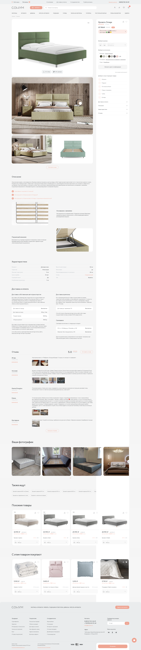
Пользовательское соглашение (44, 647)
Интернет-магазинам (52, 626)
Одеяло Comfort (18, 587)
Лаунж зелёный (109, 53)
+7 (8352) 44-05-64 (90, 623)
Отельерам (50, 624)
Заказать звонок (113, 2)
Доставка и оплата (62, 2)
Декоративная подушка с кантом (81, 587)
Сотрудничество (75, 2)
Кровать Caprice (18, 537)
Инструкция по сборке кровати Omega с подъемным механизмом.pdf (33, 198)
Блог (13, 631)
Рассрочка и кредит (34, 621)
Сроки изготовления (17, 629)
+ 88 (120, 56)
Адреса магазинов (122, 607)
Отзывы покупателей (17, 634)
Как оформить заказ (34, 629)
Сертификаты (15, 621)
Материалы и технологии (18, 626)
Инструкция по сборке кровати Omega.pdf (26, 195)
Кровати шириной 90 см (38, 491)
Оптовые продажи (51, 629)
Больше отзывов (52, 430)
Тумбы (65, 13)
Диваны (32, 13)
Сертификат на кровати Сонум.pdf (24, 191)
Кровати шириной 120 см (53, 491)
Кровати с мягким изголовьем (38, 495)
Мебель (46, 607)
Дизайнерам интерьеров (53, 631)
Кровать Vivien (47, 537)
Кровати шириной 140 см (69, 491)
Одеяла (127, 13)
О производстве (51, 634)
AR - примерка (58, 71)
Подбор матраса (87, 2)
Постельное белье (100, 13)
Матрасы (34, 607)
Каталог (37, 7)
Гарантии (14, 624)
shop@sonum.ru (88, 625)
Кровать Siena (76, 537)
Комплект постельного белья (50, 587)
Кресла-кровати (44, 13)
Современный (89, 275)
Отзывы (100, 113)
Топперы (88, 13)
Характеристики (102, 109)
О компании (49, 2)
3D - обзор (47, 71)
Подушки (56, 13)
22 (38, 537)
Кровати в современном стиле (20, 495)
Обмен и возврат (33, 624)
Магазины (25, 2)
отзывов (107, 24)
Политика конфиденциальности (18, 647)
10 (97, 537)
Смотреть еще (52, 167)
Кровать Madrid (106, 537)
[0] (128, 8)
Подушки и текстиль (56, 607)
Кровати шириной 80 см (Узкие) (21, 491)
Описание (101, 105)
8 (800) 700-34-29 (124, 2)
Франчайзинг (50, 621)
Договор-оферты (33, 634)
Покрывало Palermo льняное (109, 587)
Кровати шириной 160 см (85, 491)
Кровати (23, 13)
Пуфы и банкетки (115, 13)
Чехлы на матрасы (76, 13)
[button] (11, 461)
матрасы (14, 13)
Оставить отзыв (86, 352)
